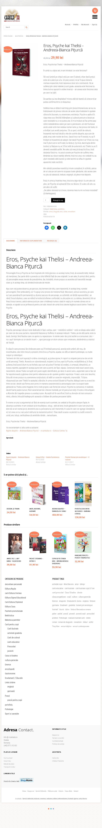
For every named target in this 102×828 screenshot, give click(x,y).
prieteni (55, 618)
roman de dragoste (65, 622)
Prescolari (11, 646)
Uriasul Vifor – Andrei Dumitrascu (47, 457)
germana (55, 605)
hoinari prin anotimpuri (84, 605)
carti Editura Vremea (13, 593)
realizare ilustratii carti (76, 618)
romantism (71, 212)
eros (61, 212)
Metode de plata (9, 764)
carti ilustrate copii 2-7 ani (85, 588)
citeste (79, 593)
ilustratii (55, 609)
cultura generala (11, 660)
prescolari (91, 614)
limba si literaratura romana (81, 609)
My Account (85, 24)
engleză (10, 687)
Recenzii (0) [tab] (52, 241)
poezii (65, 614)
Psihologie (9, 709)
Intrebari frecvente (58, 761)
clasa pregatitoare (59, 597)
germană (11, 691)
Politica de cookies (58, 744)
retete (88, 618)
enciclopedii (9, 669)
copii (69, 597)
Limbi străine (10, 682)
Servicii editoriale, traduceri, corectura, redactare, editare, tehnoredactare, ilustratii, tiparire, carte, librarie (55, 799)
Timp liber (56, 626)
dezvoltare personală (13, 584)
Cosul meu (7, 761)
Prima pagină (8, 36)
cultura (74, 597)
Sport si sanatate (12, 714)
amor (51, 212)
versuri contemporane (81, 626)
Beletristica (19, 36)
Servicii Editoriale (41, 791)
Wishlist (75, 24)
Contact (76, 791)
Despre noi (55, 735)
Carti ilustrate (12, 628)
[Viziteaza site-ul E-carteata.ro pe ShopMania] (26, 781)
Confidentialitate (57, 741)
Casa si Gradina (11, 656)
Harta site (55, 758)
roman (54, 622)
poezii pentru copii (14, 700)
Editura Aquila (10, 589)
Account (67, 24)
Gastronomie (10, 673)
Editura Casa (10, 606)
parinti (60, 614)
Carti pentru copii (12, 624)
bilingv (82, 584)
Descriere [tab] (10, 241)
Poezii (7, 696)
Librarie (60, 791)
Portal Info (7, 781)
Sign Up (94, 24)
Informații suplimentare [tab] (31, 241)
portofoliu (61, 209)
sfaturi (85, 622)
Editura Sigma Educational (15, 597)
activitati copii (57, 584)
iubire (65, 212)
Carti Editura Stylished (14, 602)
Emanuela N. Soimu (74, 601)
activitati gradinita (14, 633)
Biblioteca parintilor (12, 620)
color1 (48, 808)
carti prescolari (58, 593)
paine (54, 614)
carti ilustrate (69, 588)
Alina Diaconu (69, 584)
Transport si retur (9, 767)
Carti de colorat (13, 637)
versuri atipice (66, 626)
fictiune (92, 601)
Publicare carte (52, 791)
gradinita (72, 605)
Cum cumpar (8, 758)
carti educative (13, 642)
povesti (10, 651)
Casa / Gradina (70, 593)
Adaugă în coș (58, 200)
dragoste (56, 212)
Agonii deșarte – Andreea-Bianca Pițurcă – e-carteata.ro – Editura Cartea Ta (36, 431)
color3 (53, 808)
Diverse (8, 664)
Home (24, 791)
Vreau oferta (68, 791)
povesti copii (81, 614)
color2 (51, 808)
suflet (91, 622)
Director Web (15, 781)
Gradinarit (63, 605)
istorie (61, 609)
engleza (86, 601)
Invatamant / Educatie (14, 678)
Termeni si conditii (58, 738)
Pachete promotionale (14, 611)
